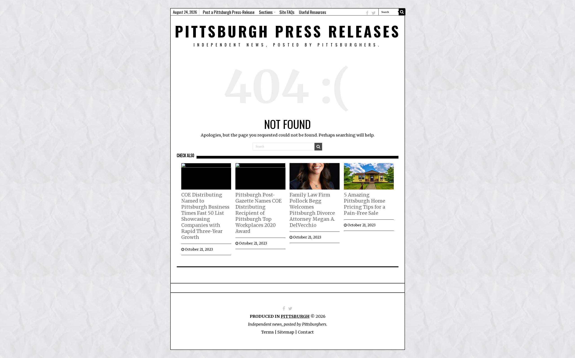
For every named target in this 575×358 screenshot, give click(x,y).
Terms (267, 332)
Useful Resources (312, 12)
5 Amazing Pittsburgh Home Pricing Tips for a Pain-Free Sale (364, 204)
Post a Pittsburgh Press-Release (228, 12)
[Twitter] (373, 12)
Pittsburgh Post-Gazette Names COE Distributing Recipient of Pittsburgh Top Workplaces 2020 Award (258, 213)
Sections (266, 12)
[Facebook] (367, 12)
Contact (306, 332)
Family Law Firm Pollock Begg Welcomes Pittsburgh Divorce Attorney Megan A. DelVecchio (312, 210)
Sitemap (285, 332)
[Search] (402, 12)
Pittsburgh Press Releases (287, 31)
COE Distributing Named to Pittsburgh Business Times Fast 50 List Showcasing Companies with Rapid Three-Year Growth (205, 216)
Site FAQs (286, 12)
